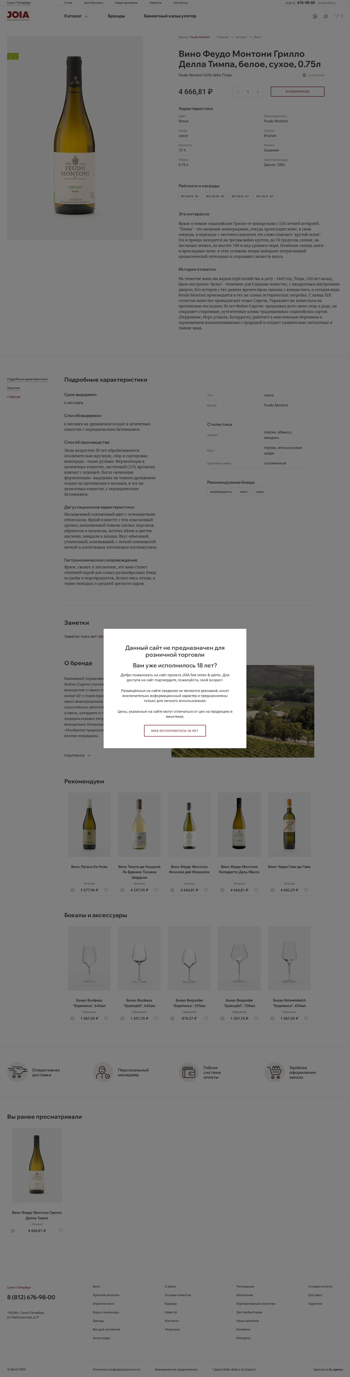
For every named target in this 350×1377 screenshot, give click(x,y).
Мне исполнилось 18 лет (175, 731)
